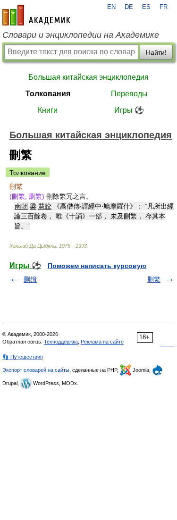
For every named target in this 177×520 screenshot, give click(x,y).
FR (164, 7)
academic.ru (36, 15)
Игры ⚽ (129, 110)
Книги (48, 110)
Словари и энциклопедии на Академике (80, 35)
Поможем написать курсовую (97, 265)
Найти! (156, 52)
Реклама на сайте (102, 341)
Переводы (129, 94)
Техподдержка (61, 341)
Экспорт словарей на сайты (35, 370)
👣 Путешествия (22, 357)
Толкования (47, 94)
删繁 (153, 279)
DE (129, 7)
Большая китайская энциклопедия (88, 77)
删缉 (30, 279)
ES (146, 7)
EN (111, 7)
